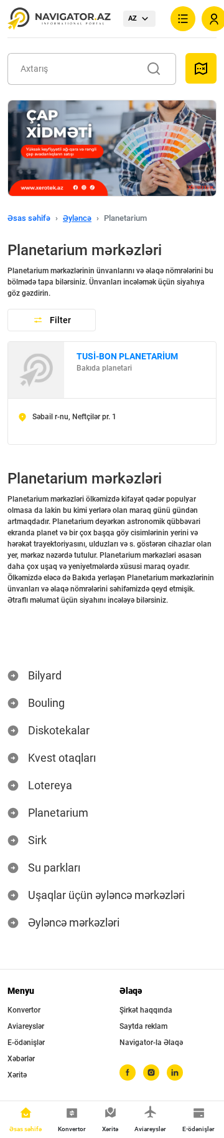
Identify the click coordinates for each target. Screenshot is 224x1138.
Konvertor (23, 1010)
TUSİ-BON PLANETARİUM (127, 356)
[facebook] (127, 1072)
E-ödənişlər (26, 1042)
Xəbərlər (21, 1058)
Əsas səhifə (28, 218)
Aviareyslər (25, 1026)
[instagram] (151, 1072)
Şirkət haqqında (145, 1010)
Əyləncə (77, 218)
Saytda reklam (143, 1026)
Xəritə (17, 1075)
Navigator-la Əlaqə (151, 1042)
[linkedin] (175, 1072)
